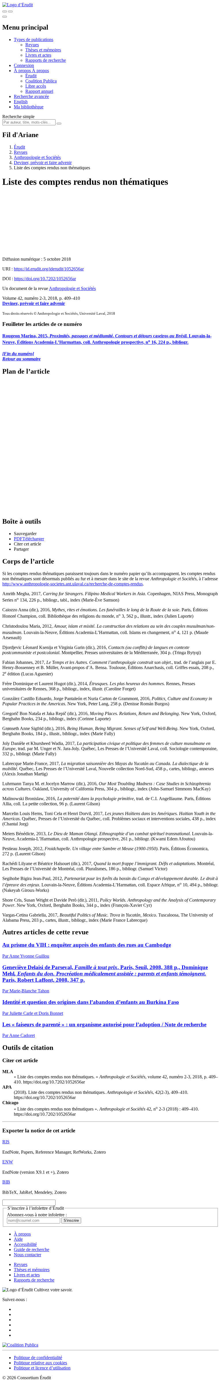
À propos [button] (23, 70)
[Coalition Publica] (20, 1344)
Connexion (24, 65)
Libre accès (35, 86)
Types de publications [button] (33, 39)
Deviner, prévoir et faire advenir (43, 162)
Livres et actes (38, 55)
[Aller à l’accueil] (17, 4)
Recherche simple (18, 116)
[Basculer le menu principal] (4, 17)
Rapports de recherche (45, 60)
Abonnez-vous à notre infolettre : (37, 1214)
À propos (40, 70)
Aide (18, 1239)
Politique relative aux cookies (40, 1362)
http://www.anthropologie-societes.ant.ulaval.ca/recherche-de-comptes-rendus (72, 583)
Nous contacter (27, 1254)
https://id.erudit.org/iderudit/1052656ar (49, 268)
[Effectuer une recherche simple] (4, 11)
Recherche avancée (31, 96)
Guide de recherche (31, 1249)
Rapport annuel (39, 91)
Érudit (31, 75)
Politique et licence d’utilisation (42, 1367)
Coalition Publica (41, 80)
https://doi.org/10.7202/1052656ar (45, 278)
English (21, 101)
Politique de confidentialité (38, 1357)
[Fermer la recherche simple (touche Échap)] (10, 11)
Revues (32, 44)
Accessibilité (25, 1244)
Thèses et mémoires (43, 49)
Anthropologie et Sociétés (37, 157)
